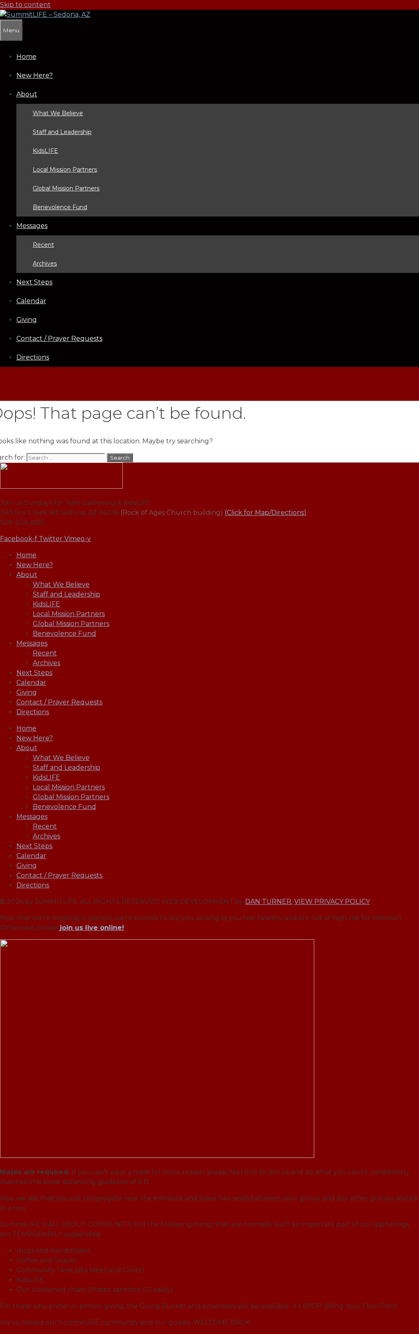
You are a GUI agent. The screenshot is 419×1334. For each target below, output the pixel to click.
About (26, 94)
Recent (43, 244)
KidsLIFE (45, 150)
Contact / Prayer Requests (59, 338)
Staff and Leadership (62, 132)
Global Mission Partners (66, 188)
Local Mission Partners (65, 169)
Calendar (31, 301)
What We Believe (58, 113)
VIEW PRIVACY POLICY (332, 901)
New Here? (34, 75)
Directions (32, 357)
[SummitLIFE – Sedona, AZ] (45, 14)
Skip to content (25, 5)
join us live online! (92, 928)
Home (26, 56)
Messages (31, 226)
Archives (45, 263)
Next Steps (34, 282)
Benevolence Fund (60, 207)
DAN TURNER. (269, 901)
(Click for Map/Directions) (265, 512)
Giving (26, 320)
